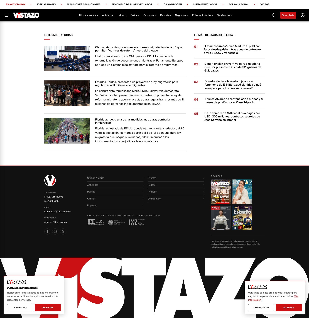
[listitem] (47, 231)
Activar (47, 307)
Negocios (180, 15)
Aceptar (289, 307)
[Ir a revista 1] (221, 191)
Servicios (148, 15)
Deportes (165, 15)
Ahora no (20, 307)
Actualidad (108, 15)
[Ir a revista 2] (242, 191)
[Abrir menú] (6, 15)
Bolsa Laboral (239, 4)
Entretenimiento (201, 15)
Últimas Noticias (88, 15)
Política (135, 15)
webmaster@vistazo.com (57, 211)
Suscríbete (288, 15)
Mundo (122, 15)
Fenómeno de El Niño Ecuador (132, 4)
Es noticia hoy (15, 4)
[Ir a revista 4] (242, 218)
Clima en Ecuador (205, 4)
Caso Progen (173, 4)
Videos (265, 4)
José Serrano (46, 4)
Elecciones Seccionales (83, 4)
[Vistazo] (26, 15)
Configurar (261, 307)
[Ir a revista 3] (221, 218)
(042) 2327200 (51, 201)
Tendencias (223, 15)
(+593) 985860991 (53, 196)
